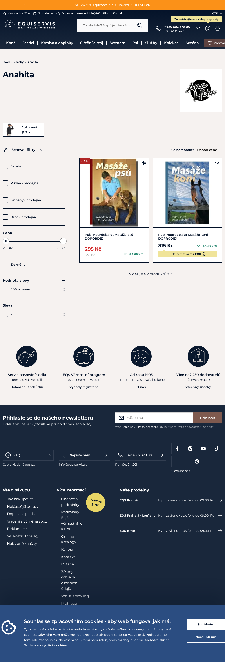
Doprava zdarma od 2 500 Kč (81, 13)
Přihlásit (207, 418)
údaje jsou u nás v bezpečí (139, 426)
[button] (24, 5)
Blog (106, 13)
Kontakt (118, 13)
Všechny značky (198, 387)
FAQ (16, 455)
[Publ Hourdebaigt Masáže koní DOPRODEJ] (187, 192)
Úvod (6, 62)
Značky (19, 62)
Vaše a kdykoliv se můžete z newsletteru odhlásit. (164, 426)
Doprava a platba (21, 514)
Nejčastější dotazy (23, 506)
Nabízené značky (22, 543)
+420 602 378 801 (139, 455)
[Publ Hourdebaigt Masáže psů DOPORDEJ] (114, 192)
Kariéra (67, 549)
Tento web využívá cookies (45, 645)
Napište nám (80, 455)
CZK (215, 13)
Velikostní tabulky (22, 536)
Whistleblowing (75, 596)
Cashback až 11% (19, 13)
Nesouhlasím (206, 637)
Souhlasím (206, 624)
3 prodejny (45, 13)
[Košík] (217, 28)
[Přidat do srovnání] (143, 163)
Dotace (67, 564)
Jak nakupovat (20, 499)
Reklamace (17, 529)
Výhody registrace (83, 387)
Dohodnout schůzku (26, 387)
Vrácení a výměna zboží (27, 521)
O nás (141, 387)
